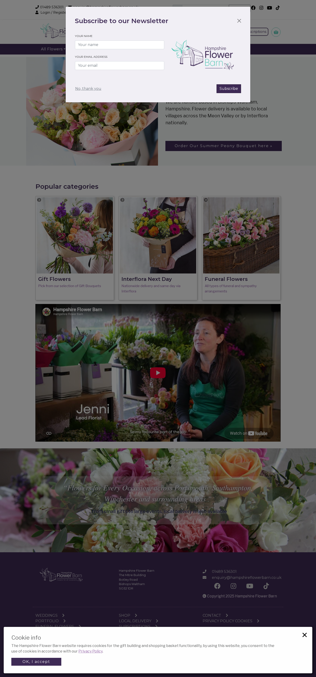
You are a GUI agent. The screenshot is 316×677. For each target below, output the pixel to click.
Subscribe (229, 88)
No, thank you (88, 88)
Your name (84, 36)
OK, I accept (36, 661)
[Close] (239, 20)
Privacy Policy (90, 651)
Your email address (91, 56)
